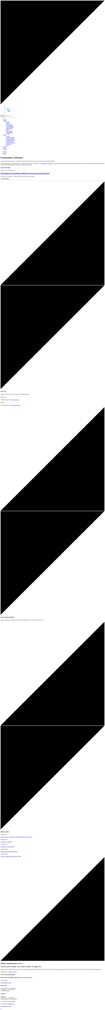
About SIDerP (9, 132)
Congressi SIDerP (10, 137)
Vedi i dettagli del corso (6, 982)
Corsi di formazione (10, 142)
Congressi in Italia (10, 138)
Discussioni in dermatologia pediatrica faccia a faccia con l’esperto (25, 173)
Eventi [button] (4, 135)
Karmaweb (11, 1004)
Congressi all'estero (10, 140)
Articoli (5, 146)
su (1, 1008)
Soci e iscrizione (10, 127)
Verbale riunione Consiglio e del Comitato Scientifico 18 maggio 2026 (16, 837)
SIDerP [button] (5, 121)
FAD (7, 145)
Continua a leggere (12, 971)
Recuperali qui (15, 399)
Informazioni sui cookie (6, 1006)
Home (4, 119)
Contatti (8, 133)
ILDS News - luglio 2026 (6, 841)
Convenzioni (9, 131)
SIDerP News (9, 128)
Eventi (7, 136)
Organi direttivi (9, 126)
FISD (7, 130)
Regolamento (9, 124)
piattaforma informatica (47, 163)
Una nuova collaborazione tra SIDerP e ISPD (11, 856)
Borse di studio (9, 141)
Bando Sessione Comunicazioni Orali (9, 851)
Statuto (7, 123)
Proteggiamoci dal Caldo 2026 (7, 846)
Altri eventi (8, 144)
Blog (4, 147)
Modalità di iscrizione (15, 405)
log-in (12, 394)
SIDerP (8, 122)
